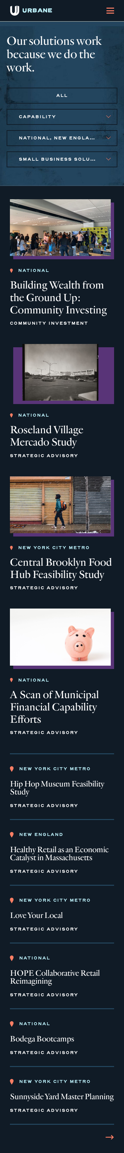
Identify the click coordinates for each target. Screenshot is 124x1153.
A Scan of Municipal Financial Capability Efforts (54, 707)
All (62, 95)
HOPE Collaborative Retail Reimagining (55, 977)
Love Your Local (36, 916)
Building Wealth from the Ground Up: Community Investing (58, 297)
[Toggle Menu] (110, 11)
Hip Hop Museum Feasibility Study (57, 788)
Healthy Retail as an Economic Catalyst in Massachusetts (59, 854)
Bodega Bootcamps (42, 1039)
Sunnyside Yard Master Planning (62, 1097)
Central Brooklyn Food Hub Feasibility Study (61, 568)
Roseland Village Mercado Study (46, 436)
